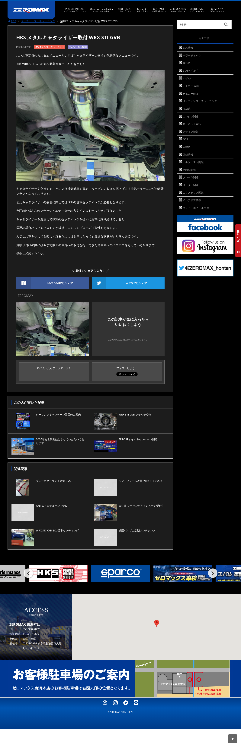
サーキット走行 (192, 124)
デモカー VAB (191, 86)
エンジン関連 (190, 116)
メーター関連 (190, 185)
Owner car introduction (102, 10)
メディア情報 (190, 131)
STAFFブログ (190, 70)
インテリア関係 (192, 200)
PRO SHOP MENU (74, 10)
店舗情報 (188, 154)
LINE (136, 702)
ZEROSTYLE (197, 10)
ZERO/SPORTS (178, 10)
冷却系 (187, 108)
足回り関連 (189, 170)
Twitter (125, 702)
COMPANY (217, 10)
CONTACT (158, 10)
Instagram (115, 702)
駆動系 (187, 147)
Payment (141, 10)
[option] (58, 573)
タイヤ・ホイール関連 (196, 208)
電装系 (187, 63)
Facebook (105, 702)
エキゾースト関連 (78, 47)
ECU (185, 139)
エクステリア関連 (193, 192)
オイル (187, 78)
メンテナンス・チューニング (38, 21)
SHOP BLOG (124, 10)
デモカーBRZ (190, 93)
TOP (13, 21)
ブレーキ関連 (190, 177)
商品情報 (188, 47)
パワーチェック (192, 55)
